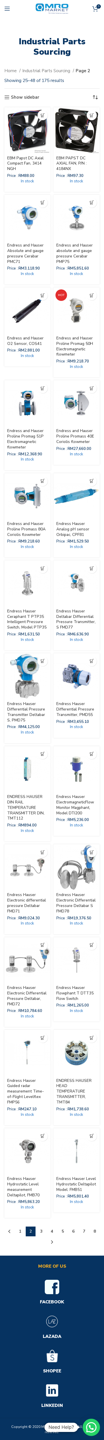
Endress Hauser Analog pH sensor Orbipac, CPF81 (72, 529)
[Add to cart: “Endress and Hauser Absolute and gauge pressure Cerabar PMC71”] (43, 203)
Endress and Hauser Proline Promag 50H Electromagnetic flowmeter (74, 346)
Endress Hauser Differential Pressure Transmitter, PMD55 (75, 709)
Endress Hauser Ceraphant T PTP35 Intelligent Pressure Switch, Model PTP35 (27, 619)
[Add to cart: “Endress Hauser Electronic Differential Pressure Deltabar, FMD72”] (43, 945)
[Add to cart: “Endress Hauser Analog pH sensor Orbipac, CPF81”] (92, 481)
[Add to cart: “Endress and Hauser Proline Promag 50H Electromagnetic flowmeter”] (92, 295)
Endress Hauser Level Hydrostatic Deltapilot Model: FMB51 (76, 1184)
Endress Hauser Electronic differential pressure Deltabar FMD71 (26, 903)
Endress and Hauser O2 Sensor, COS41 (25, 340)
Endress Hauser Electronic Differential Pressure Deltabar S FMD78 (76, 903)
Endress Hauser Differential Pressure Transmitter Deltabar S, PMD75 (26, 712)
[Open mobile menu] (7, 8)
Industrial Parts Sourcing (46, 71)
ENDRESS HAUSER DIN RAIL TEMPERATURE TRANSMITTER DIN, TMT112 (25, 807)
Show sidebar (25, 97)
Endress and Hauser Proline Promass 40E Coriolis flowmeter (75, 436)
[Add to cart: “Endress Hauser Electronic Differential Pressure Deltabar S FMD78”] (92, 852)
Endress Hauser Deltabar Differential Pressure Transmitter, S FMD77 (76, 619)
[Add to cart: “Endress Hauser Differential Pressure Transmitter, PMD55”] (92, 661)
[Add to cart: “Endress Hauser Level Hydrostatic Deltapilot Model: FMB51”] (92, 1136)
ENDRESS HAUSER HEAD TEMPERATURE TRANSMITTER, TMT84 (74, 1091)
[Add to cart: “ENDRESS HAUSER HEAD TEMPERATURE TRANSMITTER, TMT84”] (92, 1038)
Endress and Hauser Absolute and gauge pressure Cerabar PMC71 (25, 253)
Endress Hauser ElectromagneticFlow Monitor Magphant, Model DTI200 (75, 805)
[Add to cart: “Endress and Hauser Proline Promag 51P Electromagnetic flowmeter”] (43, 388)
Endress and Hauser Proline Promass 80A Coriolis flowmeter (26, 529)
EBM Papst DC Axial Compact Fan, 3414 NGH (25, 163)
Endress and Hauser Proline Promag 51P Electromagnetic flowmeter (25, 439)
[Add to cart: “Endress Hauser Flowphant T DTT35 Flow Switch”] (92, 945)
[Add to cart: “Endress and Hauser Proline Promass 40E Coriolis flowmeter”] (92, 388)
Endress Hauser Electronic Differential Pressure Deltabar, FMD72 (27, 996)
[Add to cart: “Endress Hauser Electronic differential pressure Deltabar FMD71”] (43, 852)
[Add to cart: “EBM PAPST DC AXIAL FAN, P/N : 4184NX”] (92, 115)
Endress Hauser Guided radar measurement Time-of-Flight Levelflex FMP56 (25, 1091)
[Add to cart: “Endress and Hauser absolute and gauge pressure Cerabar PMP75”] (92, 203)
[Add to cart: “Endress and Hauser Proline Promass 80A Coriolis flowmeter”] (43, 481)
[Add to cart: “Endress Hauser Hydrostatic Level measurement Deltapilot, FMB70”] (43, 1136)
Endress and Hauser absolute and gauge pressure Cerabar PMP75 (74, 253)
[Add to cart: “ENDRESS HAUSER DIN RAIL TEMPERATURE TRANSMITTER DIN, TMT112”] (43, 754)
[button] (91, 1427)
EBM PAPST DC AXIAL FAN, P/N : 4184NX (71, 163)
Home (11, 71)
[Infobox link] (52, 1293)
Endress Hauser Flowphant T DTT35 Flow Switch (75, 993)
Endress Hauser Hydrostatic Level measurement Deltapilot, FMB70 (23, 1187)
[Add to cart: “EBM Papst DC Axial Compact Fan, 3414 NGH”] (43, 115)
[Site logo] (52, 8)
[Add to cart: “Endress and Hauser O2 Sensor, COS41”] (43, 295)
